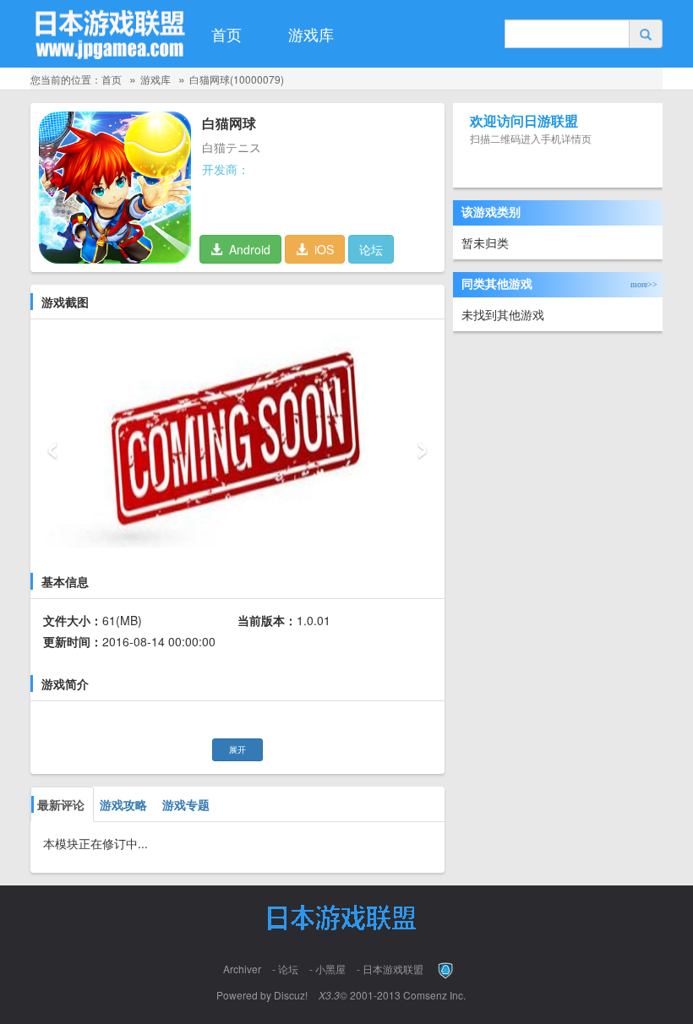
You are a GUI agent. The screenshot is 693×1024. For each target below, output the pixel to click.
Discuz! (291, 995)
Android (246, 249)
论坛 (371, 249)
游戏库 (311, 34)
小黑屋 (330, 968)
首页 (226, 34)
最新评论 (61, 804)
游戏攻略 (123, 804)
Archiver (242, 968)
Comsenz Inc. (434, 995)
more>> (646, 284)
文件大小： (72, 620)
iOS (321, 249)
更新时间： (72, 641)
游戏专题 (186, 804)
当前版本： (267, 620)
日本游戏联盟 (393, 968)
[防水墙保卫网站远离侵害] (446, 968)
